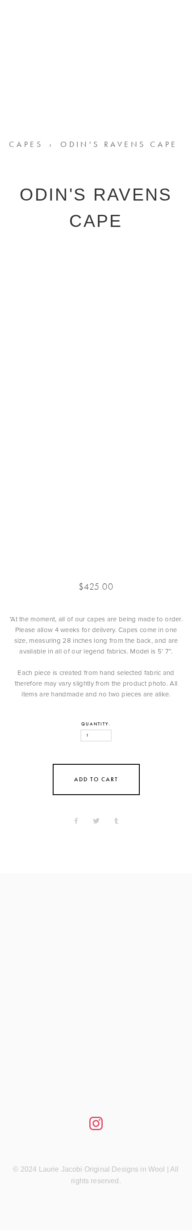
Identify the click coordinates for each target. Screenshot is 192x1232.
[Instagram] (96, 1123)
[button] (96, 779)
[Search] (80, 33)
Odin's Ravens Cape (118, 144)
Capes (26, 144)
